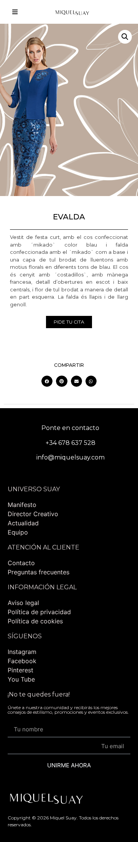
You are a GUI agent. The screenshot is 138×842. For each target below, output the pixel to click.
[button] (125, 37)
